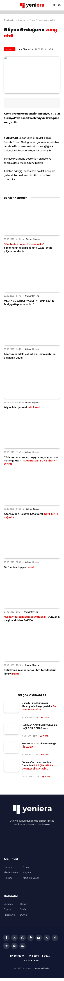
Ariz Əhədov (24, 49)
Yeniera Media (42, 968)
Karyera (27, 872)
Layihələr (33, 956)
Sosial (23, 909)
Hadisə (23, 904)
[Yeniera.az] (32, 5)
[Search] (54, 5)
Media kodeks (11, 872)
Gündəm (8, 904)
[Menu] (5, 5)
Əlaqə (26, 867)
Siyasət (9, 49)
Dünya (23, 914)
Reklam (8, 878)
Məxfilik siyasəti (31, 878)
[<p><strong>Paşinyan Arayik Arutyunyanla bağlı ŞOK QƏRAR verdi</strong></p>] (11, 729)
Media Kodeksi (32, 960)
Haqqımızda (10, 867)
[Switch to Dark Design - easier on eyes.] (59, 5)
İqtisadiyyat (9, 914)
